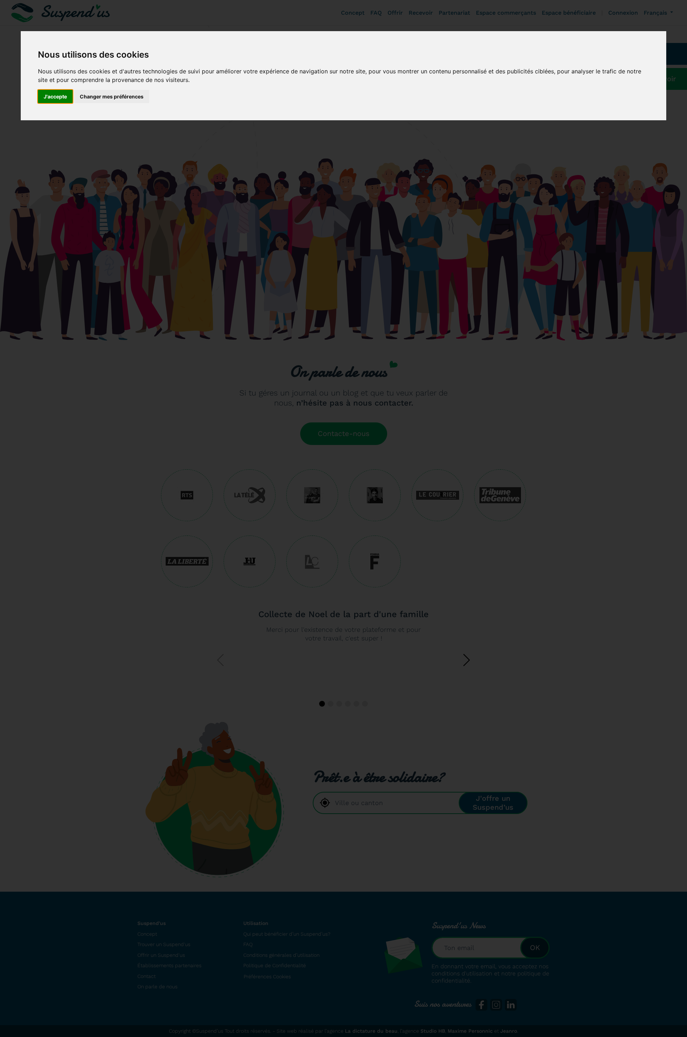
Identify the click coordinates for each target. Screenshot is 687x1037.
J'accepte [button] (55, 96)
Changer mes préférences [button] (111, 96)
